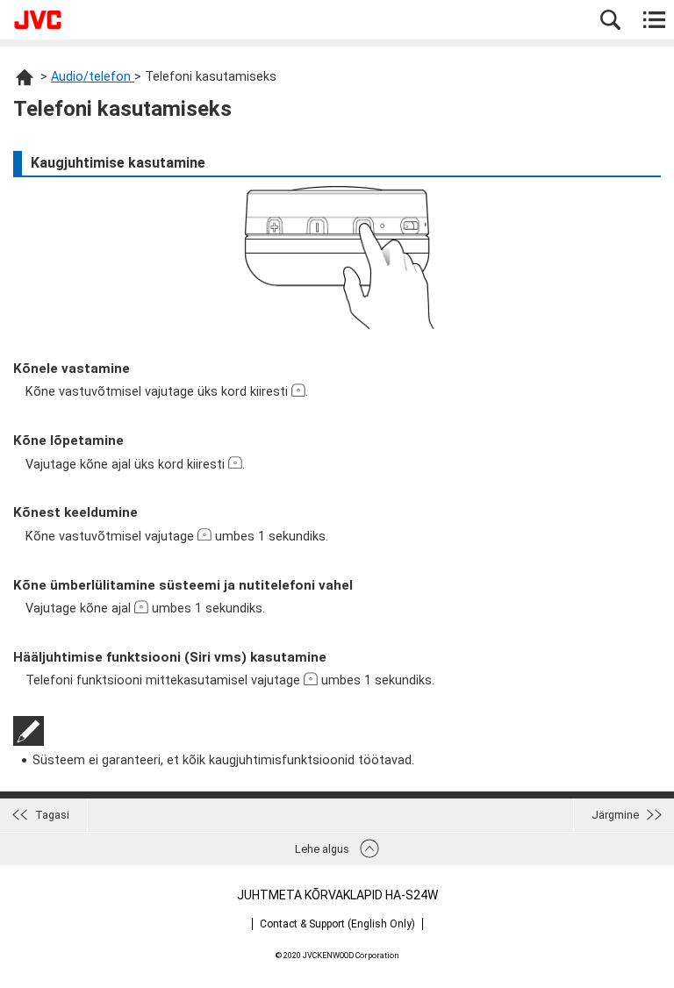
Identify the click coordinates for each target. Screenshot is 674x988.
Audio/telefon (92, 76)
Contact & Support (337, 924)
